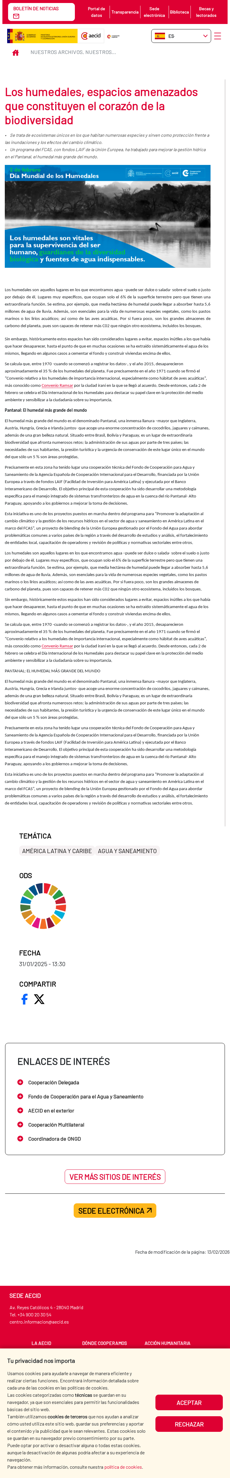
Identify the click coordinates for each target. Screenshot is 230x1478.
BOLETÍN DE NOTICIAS (36, 8)
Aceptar (189, 1402)
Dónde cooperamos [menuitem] (104, 1343)
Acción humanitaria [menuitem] (167, 1343)
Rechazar (189, 1424)
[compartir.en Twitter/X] (39, 999)
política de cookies (123, 1467)
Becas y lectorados (206, 12)
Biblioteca (179, 11)
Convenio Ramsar (57, 386)
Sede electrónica (154, 12)
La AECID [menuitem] (41, 1343)
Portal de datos (96, 12)
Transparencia (125, 11)
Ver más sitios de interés (115, 1176)
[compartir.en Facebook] (24, 999)
